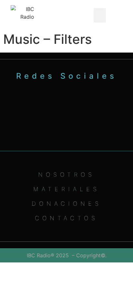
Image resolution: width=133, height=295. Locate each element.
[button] (100, 15)
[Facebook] (76, 117)
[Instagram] (57, 117)
